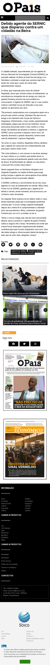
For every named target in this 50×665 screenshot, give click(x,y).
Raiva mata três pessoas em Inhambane (21, 293)
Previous (4, 280)
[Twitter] (24, 344)
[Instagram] (35, 344)
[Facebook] (13, 344)
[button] (2, 17)
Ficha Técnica (6, 561)
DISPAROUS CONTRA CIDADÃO (22, 253)
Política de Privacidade (9, 564)
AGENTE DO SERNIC (18, 251)
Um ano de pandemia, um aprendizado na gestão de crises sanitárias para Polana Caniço (25, 322)
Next (45, 280)
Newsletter (5, 554)
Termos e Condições (8, 567)
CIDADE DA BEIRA (34, 251)
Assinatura (5, 558)
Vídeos (3, 571)
